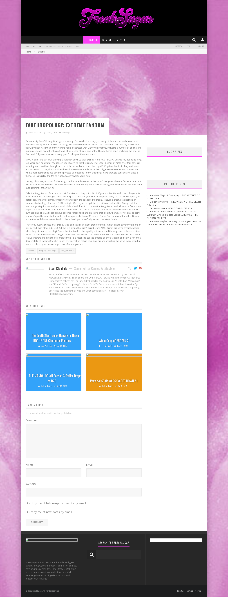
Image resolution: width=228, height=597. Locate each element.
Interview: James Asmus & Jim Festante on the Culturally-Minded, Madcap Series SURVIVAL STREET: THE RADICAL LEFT (96, 46)
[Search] (194, 39)
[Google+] (140, 268)
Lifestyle (91, 40)
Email (89, 465)
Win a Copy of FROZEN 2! (114, 340)
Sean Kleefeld (35, 132)
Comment (32, 420)
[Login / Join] (203, 39)
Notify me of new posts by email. (50, 512)
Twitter (191, 46)
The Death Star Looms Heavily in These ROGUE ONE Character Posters (55, 338)
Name (30, 465)
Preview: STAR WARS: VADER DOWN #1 (114, 380)
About (201, 46)
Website (31, 484)
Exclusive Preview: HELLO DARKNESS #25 (171, 208)
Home (28, 51)
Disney (31, 250)
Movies (121, 40)
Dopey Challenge (48, 250)
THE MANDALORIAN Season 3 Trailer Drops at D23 (55, 378)
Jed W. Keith (46, 346)
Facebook (179, 46)
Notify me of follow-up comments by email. (57, 503)
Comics (107, 40)
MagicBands (67, 250)
